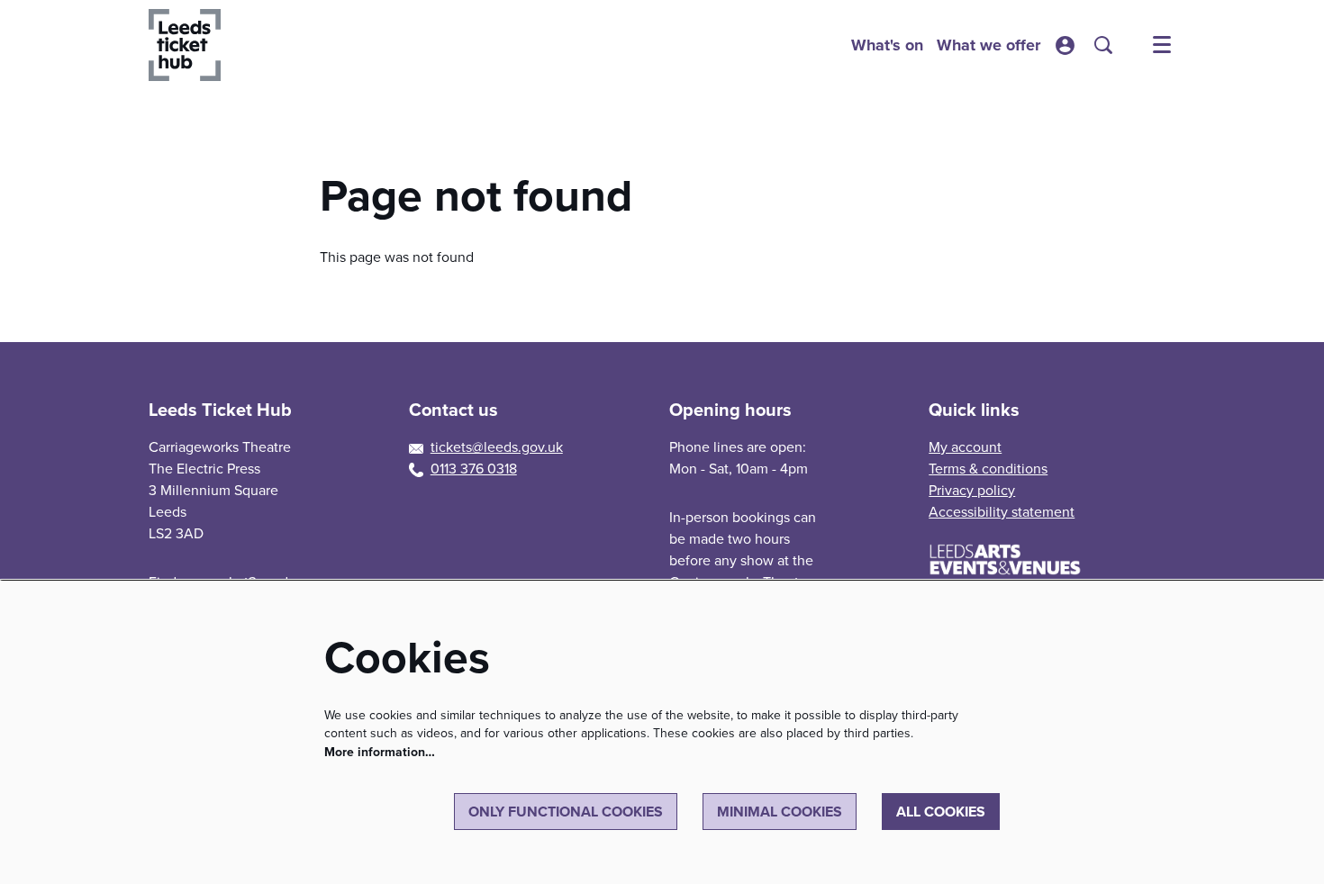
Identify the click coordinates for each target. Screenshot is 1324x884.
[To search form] (1103, 45)
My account (965, 447)
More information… (379, 752)
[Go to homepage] (185, 45)
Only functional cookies (565, 811)
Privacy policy (972, 490)
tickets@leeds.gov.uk (497, 447)
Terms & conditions (988, 468)
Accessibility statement (1002, 511)
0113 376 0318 (474, 468)
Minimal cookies (779, 811)
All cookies (940, 811)
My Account (1065, 45)
